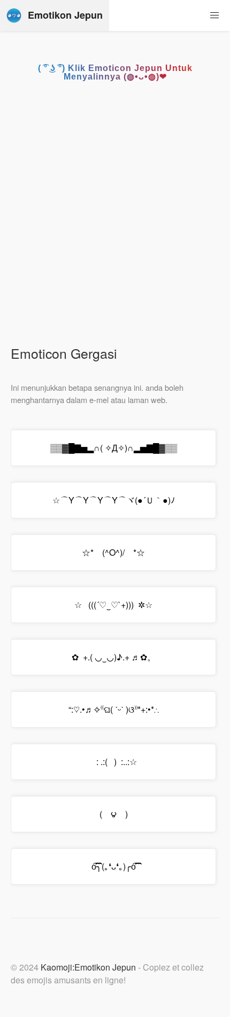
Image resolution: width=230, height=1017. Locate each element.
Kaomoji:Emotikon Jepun (88, 967)
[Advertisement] (115, 217)
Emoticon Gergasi (64, 353)
